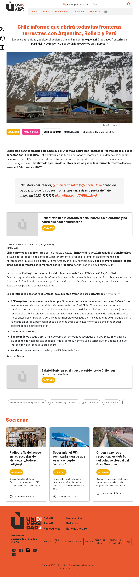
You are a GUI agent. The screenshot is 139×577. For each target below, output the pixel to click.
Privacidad (69, 541)
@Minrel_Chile (91, 185)
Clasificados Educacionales (115, 541)
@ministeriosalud (65, 185)
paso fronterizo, (91, 402)
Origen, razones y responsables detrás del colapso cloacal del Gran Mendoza (112, 458)
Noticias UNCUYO (76, 528)
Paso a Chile (31, 131)
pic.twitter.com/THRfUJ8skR (76, 195)
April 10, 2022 (12, 247)
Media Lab (95, 11)
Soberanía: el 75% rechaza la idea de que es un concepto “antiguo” (69, 458)
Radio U (47, 11)
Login (127, 541)
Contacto (88, 541)
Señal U (36, 11)
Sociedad (13, 131)
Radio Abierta (62, 11)
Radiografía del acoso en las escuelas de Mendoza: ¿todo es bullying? (25, 458)
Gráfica (79, 541)
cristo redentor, (111, 402)
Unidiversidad (52, 131)
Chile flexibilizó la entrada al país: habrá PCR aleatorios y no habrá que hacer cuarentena (84, 220)
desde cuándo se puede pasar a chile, (27, 402)
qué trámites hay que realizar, (64, 402)
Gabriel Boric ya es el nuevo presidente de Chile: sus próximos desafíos (79, 372)
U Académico (79, 11)
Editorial (48, 541)
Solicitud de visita (99, 541)
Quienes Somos (58, 541)
